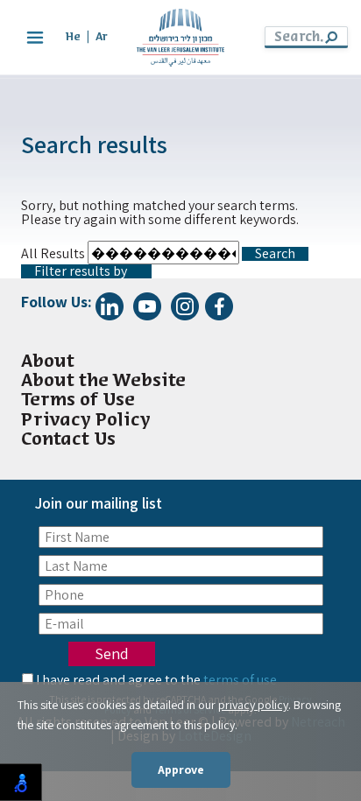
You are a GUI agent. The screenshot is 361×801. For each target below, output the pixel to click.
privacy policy (253, 705)
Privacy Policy (86, 420)
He (73, 37)
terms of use (240, 680)
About (47, 362)
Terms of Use (78, 400)
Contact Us (68, 440)
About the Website (103, 381)
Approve (181, 769)
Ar (102, 37)
